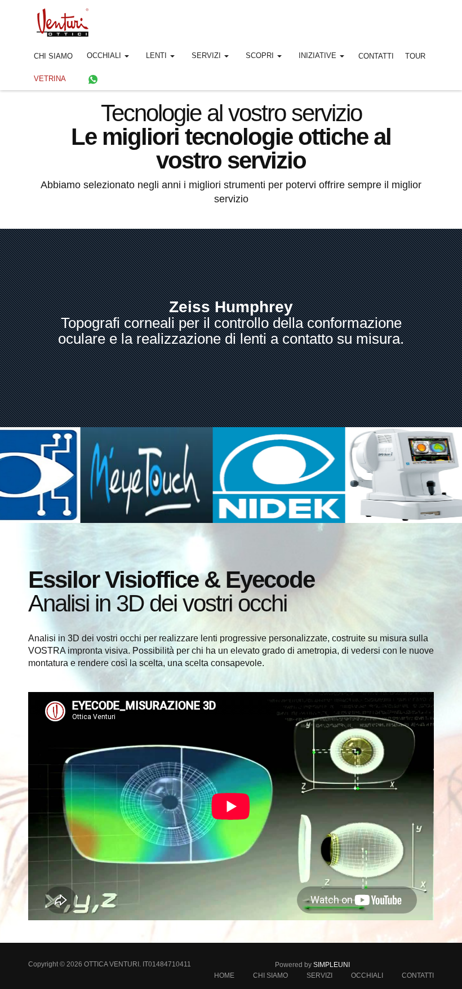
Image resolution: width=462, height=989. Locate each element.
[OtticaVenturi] (58, 19)
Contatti (376, 56)
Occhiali (367, 975)
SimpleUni (331, 965)
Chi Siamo (53, 56)
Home (224, 975)
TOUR (415, 56)
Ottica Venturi (111, 964)
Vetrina (50, 78)
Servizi (319, 975)
